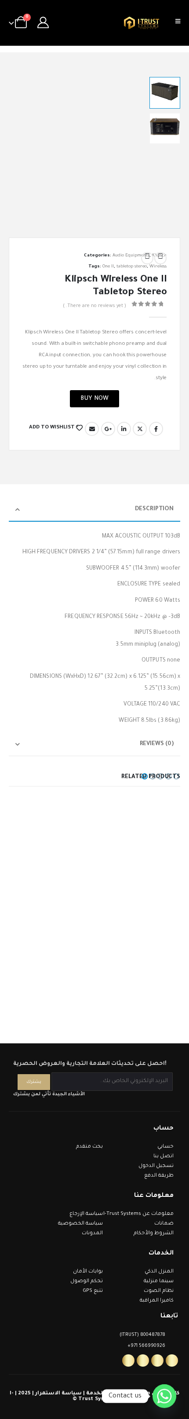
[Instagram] (157, 1360)
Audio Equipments (131, 255)
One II (108, 266)
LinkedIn (124, 429)
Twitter (140, 429)
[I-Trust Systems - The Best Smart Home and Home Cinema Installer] (141, 23)
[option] (164, 93)
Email (92, 429)
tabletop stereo (131, 266)
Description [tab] (154, 509)
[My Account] (43, 23)
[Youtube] (143, 1360)
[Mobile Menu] (180, 22)
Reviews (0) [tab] (157, 744)
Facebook (156, 429)
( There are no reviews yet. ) (94, 306)
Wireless (158, 266)
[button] (19, 146)
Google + (108, 429)
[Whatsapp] (128, 1360)
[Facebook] (172, 1360)
